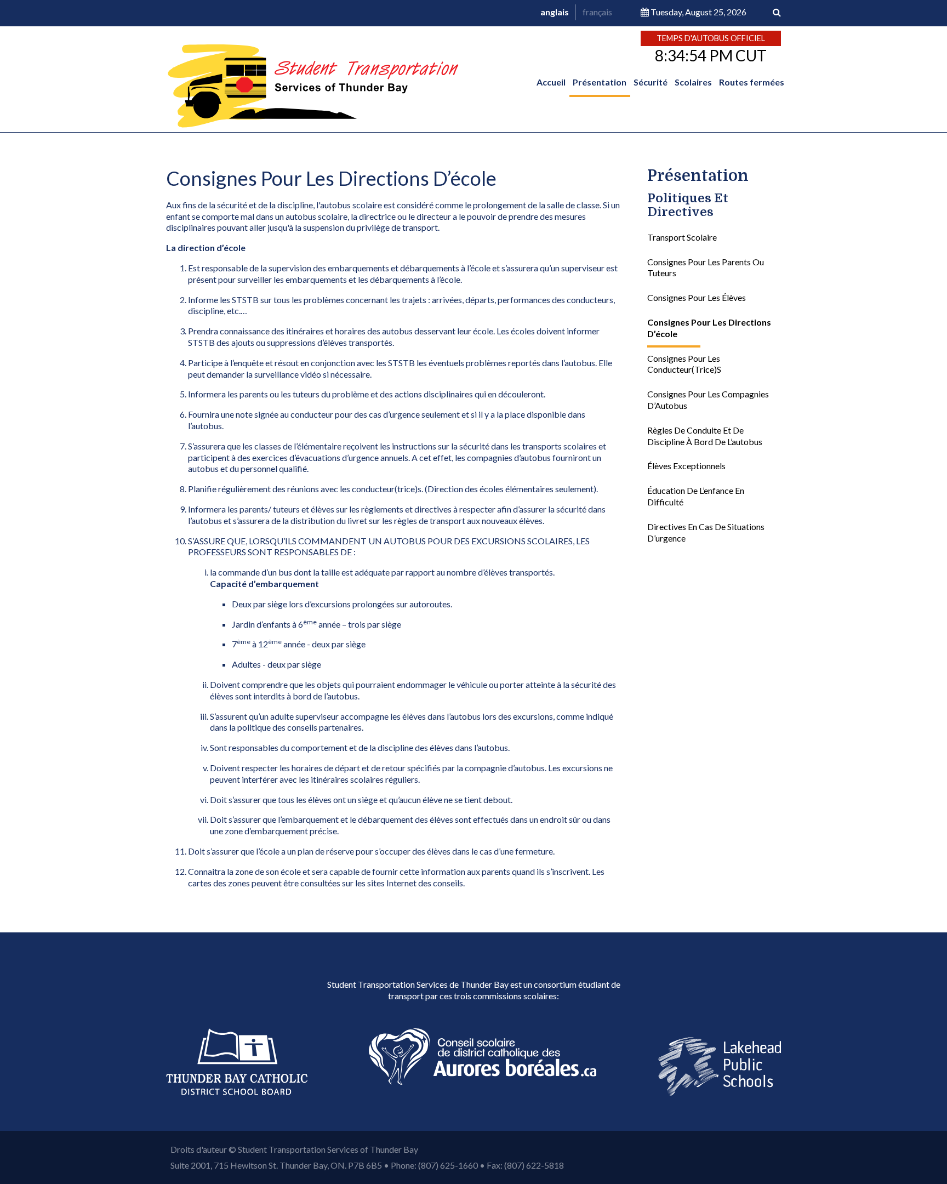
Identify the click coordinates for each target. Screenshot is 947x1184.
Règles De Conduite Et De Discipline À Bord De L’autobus (704, 436)
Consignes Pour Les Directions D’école (709, 328)
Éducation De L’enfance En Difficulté (695, 497)
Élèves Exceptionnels (686, 466)
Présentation (599, 82)
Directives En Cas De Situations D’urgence (706, 532)
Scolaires (693, 82)
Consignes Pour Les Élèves (696, 298)
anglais (554, 12)
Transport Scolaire (682, 237)
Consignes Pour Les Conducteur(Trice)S (684, 364)
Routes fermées (751, 82)
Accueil (551, 82)
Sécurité (651, 82)
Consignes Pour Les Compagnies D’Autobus (708, 400)
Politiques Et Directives (687, 205)
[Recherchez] (777, 12)
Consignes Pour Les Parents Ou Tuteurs (705, 267)
